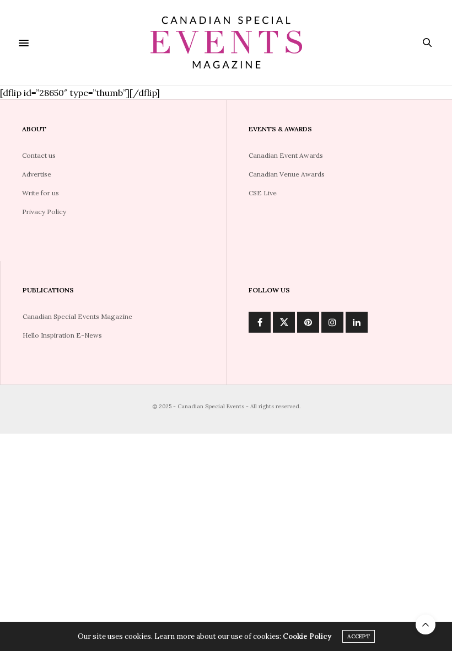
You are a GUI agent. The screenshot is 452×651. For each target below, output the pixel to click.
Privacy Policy (44, 211)
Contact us (39, 155)
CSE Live (263, 193)
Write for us (40, 193)
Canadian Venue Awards (287, 174)
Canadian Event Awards (286, 155)
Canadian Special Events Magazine (77, 316)
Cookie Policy (307, 636)
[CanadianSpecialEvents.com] (226, 43)
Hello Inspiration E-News (62, 335)
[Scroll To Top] (425, 624)
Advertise (36, 174)
